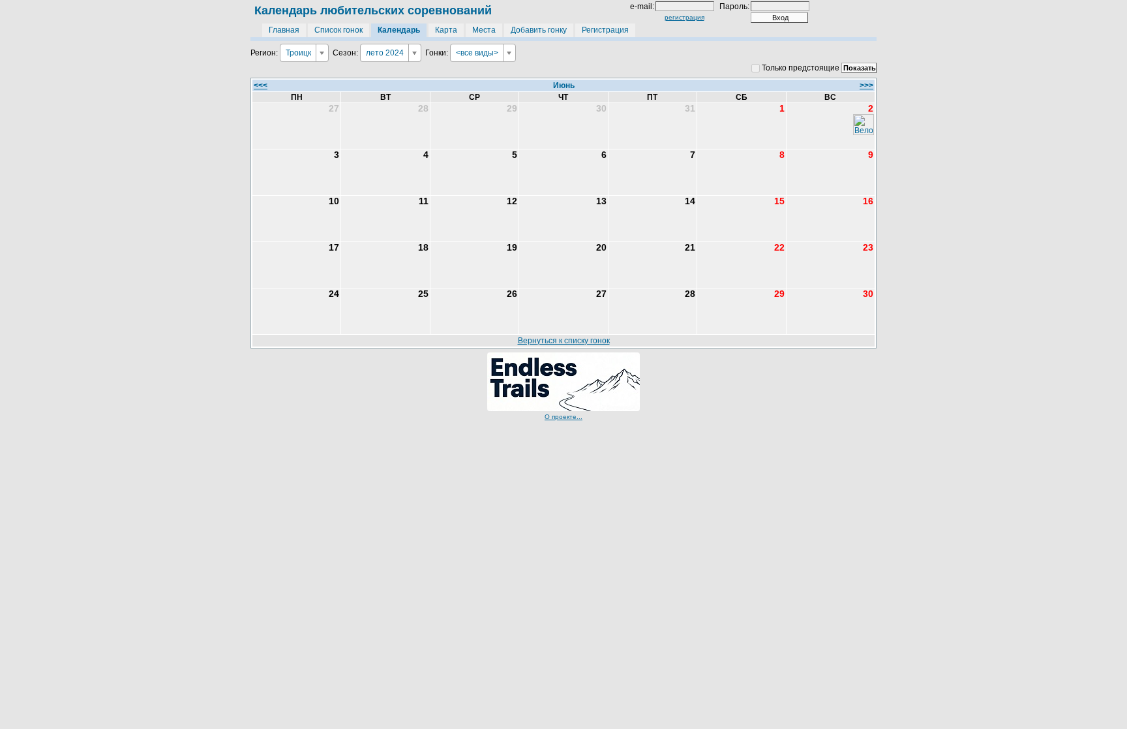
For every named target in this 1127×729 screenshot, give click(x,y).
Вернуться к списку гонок (564, 340)
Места (484, 30)
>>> (866, 85)
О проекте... (563, 416)
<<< (260, 85)
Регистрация (605, 30)
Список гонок (338, 30)
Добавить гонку (539, 30)
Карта (446, 30)
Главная (284, 30)
